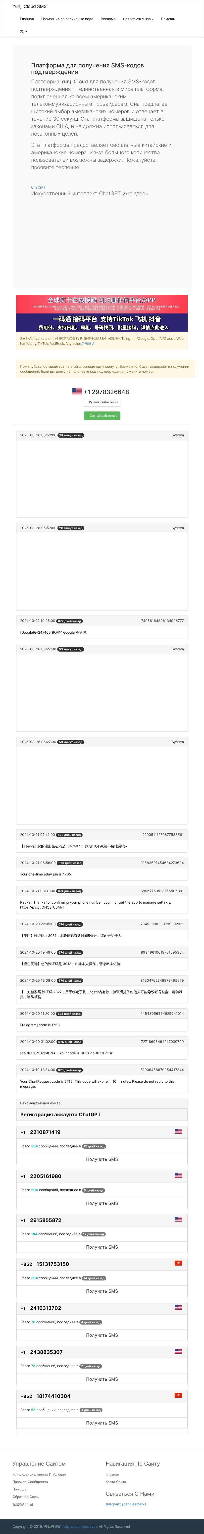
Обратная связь (25, 1497)
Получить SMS (102, 1159)
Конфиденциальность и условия (39, 1474)
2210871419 (45, 1132)
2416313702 (45, 1308)
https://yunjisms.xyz (79, 1526)
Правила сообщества (30, 1482)
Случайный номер (103, 415)
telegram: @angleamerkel (126, 1504)
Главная (27, 19)
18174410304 (54, 1396)
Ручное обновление (103, 402)
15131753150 (53, 1264)
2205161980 (45, 1176)
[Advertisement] (102, 238)
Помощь (168, 19)
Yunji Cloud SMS (29, 6)
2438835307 (46, 1352)
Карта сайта (116, 1482)
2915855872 (45, 1220)
